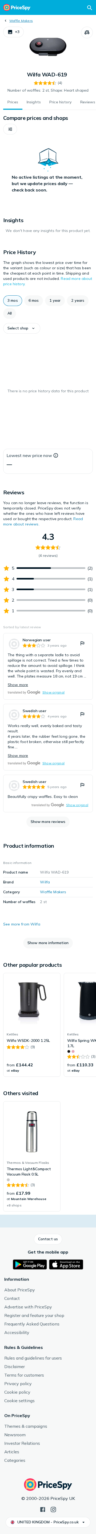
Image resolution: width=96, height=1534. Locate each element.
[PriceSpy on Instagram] (53, 1509)
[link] (48, 666)
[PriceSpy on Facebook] (42, 1509)
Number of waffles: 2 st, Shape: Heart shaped (48, 90)
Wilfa (45, 882)
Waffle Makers (21, 21)
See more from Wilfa (21, 924)
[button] (13, 32)
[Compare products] (87, 32)
